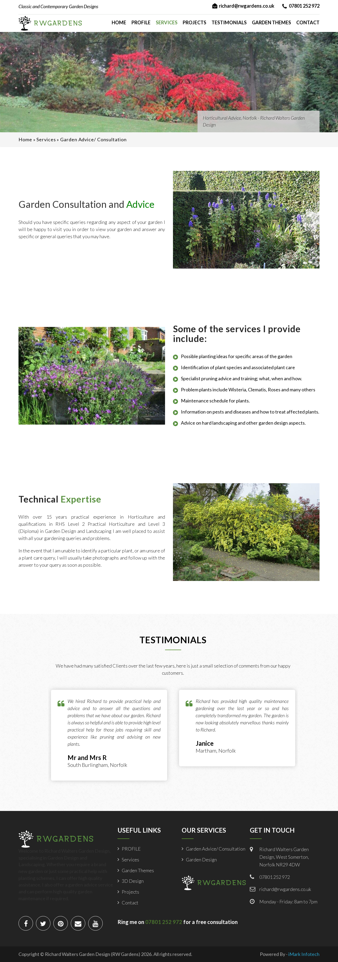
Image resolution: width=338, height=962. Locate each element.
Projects (194, 22)
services (46, 139)
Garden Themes (271, 22)
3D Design (133, 881)
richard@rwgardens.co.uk (246, 6)
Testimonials (229, 22)
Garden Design (201, 859)
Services (166, 22)
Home (119, 22)
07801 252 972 (304, 6)
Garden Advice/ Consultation (215, 849)
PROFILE (141, 22)
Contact (308, 22)
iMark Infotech (304, 954)
